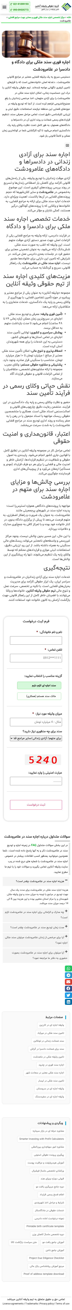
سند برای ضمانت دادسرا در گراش (47, 1049)
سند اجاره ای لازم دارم (44, 685)
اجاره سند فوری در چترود (51, 1065)
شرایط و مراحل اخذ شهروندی (49, 1202)
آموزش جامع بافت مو (53, 1242)
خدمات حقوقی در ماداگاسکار (49, 1210)
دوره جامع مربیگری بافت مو (50, 1187)
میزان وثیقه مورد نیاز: (47, 714)
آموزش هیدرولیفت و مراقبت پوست (46, 1163)
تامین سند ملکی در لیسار (51, 1081)
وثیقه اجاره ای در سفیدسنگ (49, 1096)
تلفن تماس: (53, 650)
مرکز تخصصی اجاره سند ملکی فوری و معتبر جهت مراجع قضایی (36, 17)
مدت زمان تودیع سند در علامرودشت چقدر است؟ (37, 927)
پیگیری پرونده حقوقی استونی (49, 1155)
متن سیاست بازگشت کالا (24, 1242)
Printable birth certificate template (45, 1226)
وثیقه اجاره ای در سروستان (50, 1088)
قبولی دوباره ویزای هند (52, 1178)
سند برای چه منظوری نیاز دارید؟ (42, 732)
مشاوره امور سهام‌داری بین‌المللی (47, 1147)
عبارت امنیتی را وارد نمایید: (45, 773)
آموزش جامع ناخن (55, 1250)
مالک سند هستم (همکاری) (41, 696)
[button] (4, 7)
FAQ (33, 845)
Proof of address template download (44, 1274)
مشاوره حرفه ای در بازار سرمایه (48, 1131)
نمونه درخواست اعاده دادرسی (49, 1218)
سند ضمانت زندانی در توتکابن (48, 1041)
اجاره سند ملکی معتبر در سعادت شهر (45, 1073)
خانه (69, 17)
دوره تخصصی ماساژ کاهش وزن (48, 1234)
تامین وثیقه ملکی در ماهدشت (48, 1057)
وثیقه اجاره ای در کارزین (51, 1025)
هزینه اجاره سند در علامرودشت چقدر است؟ (40, 881)
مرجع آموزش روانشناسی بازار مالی (47, 1266)
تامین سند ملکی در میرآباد (50, 1033)
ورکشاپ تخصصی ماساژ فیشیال (48, 1171)
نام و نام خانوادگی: (49, 632)
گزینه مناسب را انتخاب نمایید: (43, 676)
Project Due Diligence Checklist (46, 1258)
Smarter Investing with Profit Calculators (41, 1139)
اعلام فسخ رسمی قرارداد (52, 1194)
